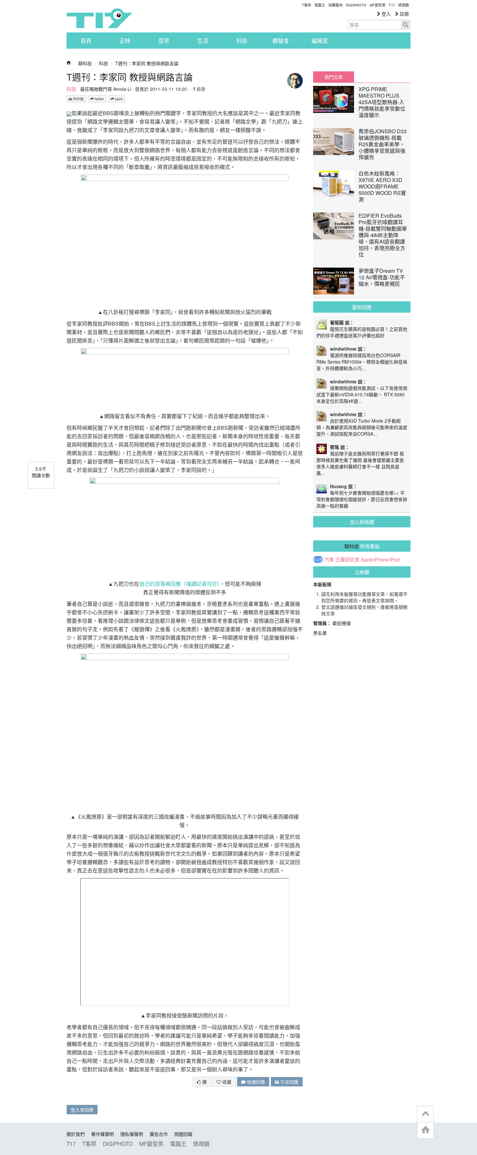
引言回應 (289, 1081)
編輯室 (320, 40)
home (425, 1130)
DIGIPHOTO (356, 4)
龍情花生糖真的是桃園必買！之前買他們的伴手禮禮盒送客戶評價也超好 (361, 332)
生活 (202, 40)
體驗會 (281, 40)
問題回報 (183, 1134)
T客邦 (306, 4)
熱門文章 (333, 77)
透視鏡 (403, 4)
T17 (99, 18)
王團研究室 (347, 559)
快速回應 (255, 1081)
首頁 (86, 40)
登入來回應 (82, 1109)
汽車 (329, 559)
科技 (241, 40)
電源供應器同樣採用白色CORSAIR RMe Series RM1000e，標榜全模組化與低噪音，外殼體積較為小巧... (361, 361)
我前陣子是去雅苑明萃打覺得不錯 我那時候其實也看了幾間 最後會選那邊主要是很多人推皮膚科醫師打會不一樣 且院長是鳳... (360, 463)
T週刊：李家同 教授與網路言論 (146, 63)
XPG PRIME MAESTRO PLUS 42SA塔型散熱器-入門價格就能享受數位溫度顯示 (382, 102)
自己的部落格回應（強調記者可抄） (179, 583)
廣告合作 (159, 1134)
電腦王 (319, 4)
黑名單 (320, 633)
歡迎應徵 (342, 623)
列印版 (78, 98)
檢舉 (200, 89)
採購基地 (335, 4)
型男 (163, 40)
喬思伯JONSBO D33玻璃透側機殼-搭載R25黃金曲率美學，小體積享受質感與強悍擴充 (383, 144)
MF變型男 (377, 4)
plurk (118, 98)
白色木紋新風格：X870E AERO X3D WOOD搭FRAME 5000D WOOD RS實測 (382, 186)
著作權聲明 (102, 1134)
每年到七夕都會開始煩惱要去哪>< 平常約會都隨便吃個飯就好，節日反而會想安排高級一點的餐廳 (361, 499)
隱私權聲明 (131, 1134)
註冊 (403, 13)
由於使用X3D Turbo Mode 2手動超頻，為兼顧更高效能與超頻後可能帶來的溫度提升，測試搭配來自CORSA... (361, 427)
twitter (99, 98)
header (425, 1114)
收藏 (226, 1081)
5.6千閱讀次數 (41, 471)
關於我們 (76, 1134)
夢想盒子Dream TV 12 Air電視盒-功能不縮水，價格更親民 (382, 277)
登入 (385, 13)
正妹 (124, 40)
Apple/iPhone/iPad (380, 559)
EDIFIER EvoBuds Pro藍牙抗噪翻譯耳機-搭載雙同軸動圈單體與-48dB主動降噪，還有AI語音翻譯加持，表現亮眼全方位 (383, 235)
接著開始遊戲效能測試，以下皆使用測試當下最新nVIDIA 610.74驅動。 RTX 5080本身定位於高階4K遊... (361, 394)
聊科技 (85, 63)
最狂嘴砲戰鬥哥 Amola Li (105, 89)
